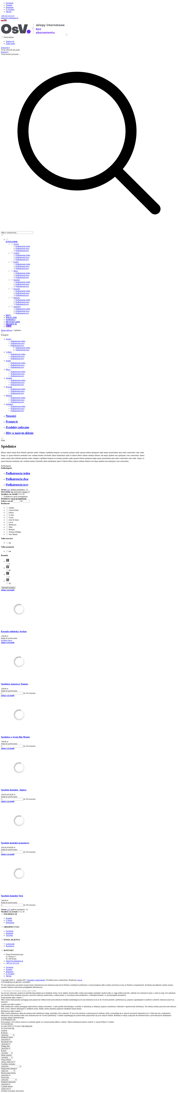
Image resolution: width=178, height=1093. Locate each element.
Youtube (9, 5)
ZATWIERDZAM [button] (8, 1020)
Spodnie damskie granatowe (15, 843)
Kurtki (16, 262)
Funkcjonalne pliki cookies (11, 998)
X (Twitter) (10, 9)
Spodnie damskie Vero (12, 895)
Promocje (12, 421)
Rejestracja (10, 946)
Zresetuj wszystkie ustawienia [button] (12, 1091)
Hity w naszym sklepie (20, 432)
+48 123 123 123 (7, 16)
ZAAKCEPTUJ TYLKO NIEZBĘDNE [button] (16, 1026)
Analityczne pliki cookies (10, 1004)
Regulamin (10, 923)
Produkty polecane (17, 427)
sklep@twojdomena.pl (9, 18)
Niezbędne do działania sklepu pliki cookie (19, 991)
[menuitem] (91, 276)
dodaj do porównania (9, 638)
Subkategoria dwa (22, 350)
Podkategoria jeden (22, 246)
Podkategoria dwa (22, 248)
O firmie (9, 920)
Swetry (16, 244)
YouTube (9, 935)
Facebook (9, 3)
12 (21, 494)
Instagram (9, 7)
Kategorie (4, 335)
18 (23, 494)
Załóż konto (10, 44)
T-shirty (16, 253)
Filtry (3, 440)
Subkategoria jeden (22, 348)
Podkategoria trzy (22, 251)
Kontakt (9, 918)
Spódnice (17, 307)
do (21, 501)
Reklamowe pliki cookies (10, 1011)
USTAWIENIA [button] (7, 1024)
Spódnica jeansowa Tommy (14, 684)
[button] (2, 21)
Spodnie (17, 280)
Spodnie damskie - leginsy (14, 790)
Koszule (17, 289)
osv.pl (79, 980)
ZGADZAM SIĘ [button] (7, 1028)
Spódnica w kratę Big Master (15, 737)
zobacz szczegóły (8, 590)
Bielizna (17, 298)
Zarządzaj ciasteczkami (36, 980)
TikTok (8, 12)
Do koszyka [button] (30, 693)
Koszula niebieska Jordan (14, 631)
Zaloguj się (10, 41)
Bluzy (16, 271)
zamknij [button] (4, 1031)
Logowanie (10, 944)
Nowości (11, 415)
